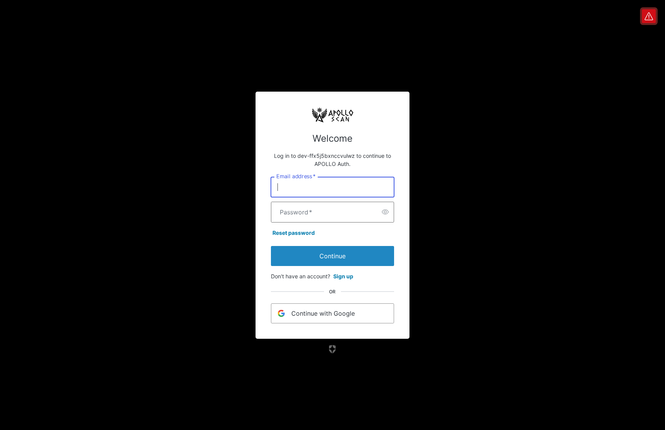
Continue (332, 256)
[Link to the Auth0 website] (332, 349)
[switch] (385, 212)
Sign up (343, 276)
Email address (296, 176)
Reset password (293, 232)
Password (296, 212)
